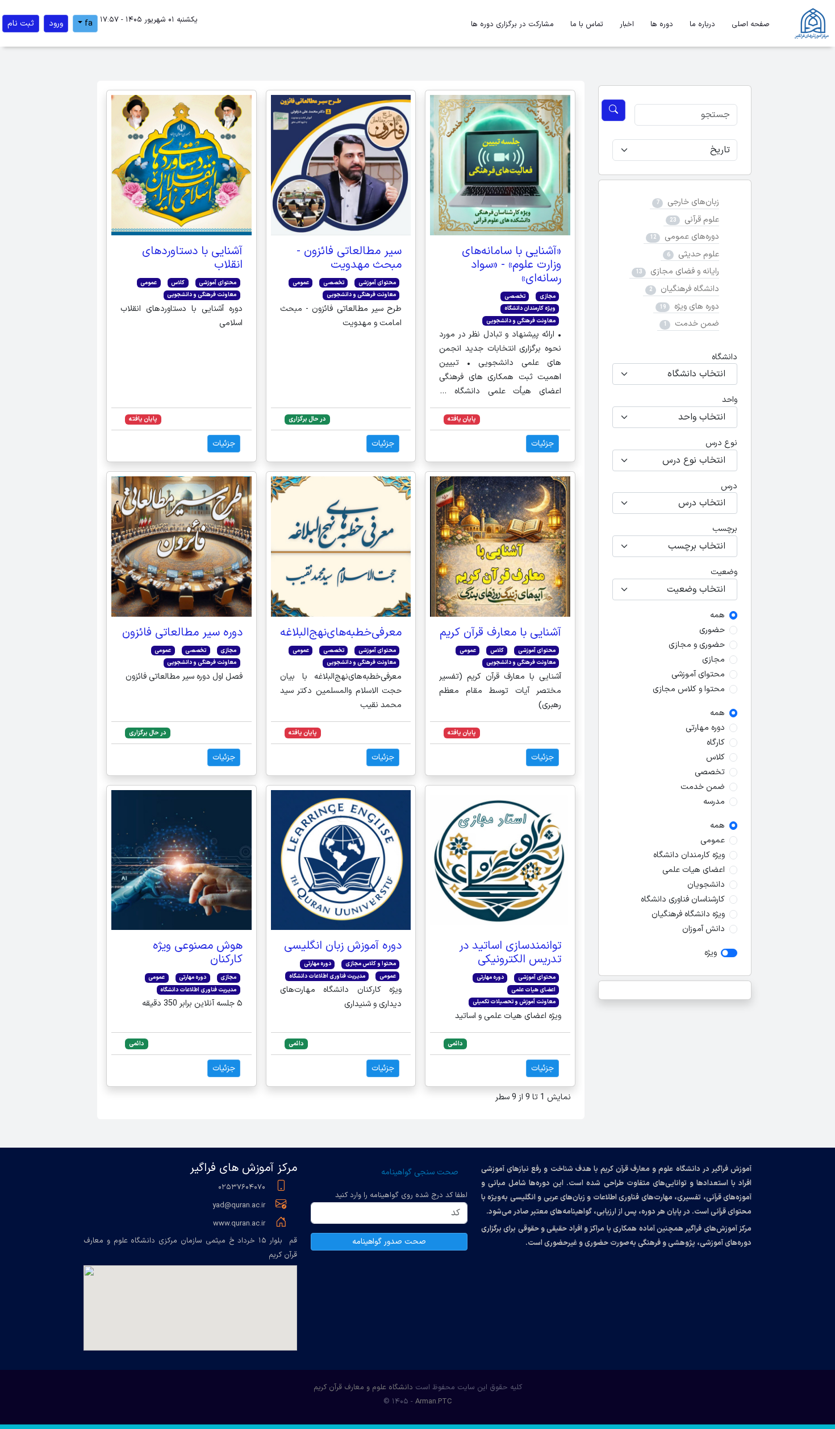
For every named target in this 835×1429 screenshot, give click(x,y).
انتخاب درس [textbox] (701, 503)
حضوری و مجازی (697, 645)
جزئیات (542, 444)
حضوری (712, 630)
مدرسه (714, 802)
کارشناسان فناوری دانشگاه (683, 899)
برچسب (724, 529)
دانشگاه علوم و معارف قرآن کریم (363, 1387)
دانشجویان (706, 885)
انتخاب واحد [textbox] (701, 417)
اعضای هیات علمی (693, 870)
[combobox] (674, 374)
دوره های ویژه (695, 307)
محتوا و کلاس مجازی (689, 689)
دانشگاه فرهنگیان (688, 289)
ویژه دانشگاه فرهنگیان (688, 914)
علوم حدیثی (697, 254)
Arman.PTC (433, 1401)
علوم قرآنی (700, 220)
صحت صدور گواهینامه (389, 1242)
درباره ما (702, 24)
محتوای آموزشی (698, 674)
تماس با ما (586, 24)
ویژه (710, 953)
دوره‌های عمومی (690, 237)
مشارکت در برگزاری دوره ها (512, 24)
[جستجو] (613, 110)
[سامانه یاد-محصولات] (813, 23)
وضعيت (724, 572)
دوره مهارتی (705, 728)
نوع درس (721, 443)
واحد (729, 400)
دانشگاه (724, 357)
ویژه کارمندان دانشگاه (689, 855)
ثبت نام (20, 24)
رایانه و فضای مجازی (683, 271)
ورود (56, 24)
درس (729, 486)
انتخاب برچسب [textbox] (696, 546)
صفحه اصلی (751, 24)
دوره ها (661, 24)
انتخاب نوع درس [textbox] (693, 460)
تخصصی (710, 772)
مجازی (713, 660)
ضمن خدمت (696, 324)
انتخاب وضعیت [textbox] (696, 589)
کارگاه (716, 743)
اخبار (627, 24)
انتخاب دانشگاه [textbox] (696, 374)
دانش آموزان (703, 929)
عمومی (712, 840)
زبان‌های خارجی (692, 202)
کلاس (715, 757)
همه (717, 615)
